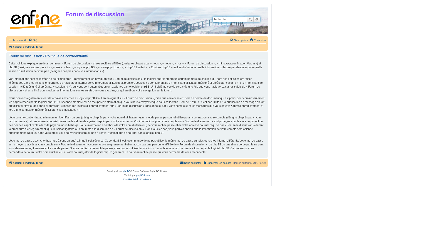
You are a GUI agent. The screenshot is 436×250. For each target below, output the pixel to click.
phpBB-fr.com (143, 175)
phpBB (126, 171)
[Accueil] (36, 18)
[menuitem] (32, 40)
